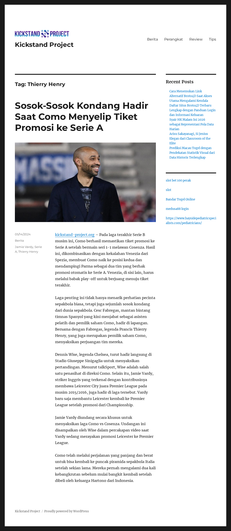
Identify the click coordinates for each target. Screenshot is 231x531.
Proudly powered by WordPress (66, 511)
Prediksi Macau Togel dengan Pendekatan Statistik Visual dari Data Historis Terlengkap (192, 152)
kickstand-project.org (75, 234)
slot (168, 190)
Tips (212, 39)
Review (196, 39)
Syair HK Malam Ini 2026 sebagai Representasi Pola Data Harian (191, 124)
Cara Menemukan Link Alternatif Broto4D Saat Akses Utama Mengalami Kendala (190, 96)
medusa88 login (177, 209)
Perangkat (173, 39)
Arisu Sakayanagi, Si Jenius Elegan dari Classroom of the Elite (189, 138)
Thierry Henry (28, 251)
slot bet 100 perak (178, 180)
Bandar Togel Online (180, 199)
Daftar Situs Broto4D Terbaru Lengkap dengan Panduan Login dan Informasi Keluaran (192, 110)
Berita (152, 39)
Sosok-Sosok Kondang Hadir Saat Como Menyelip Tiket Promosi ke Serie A (81, 116)
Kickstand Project (44, 44)
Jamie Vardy (24, 247)
